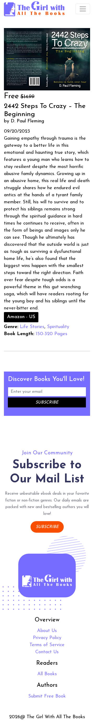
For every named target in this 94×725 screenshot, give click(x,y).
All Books (47, 674)
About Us (47, 631)
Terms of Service (47, 645)
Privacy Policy (47, 638)
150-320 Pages (51, 334)
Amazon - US (21, 317)
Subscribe (47, 527)
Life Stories (32, 327)
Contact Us (47, 652)
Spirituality (58, 327)
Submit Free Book (47, 696)
